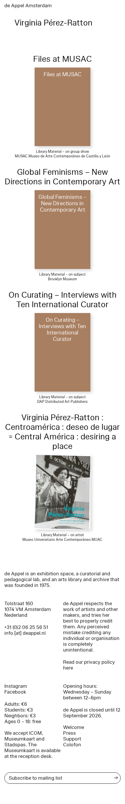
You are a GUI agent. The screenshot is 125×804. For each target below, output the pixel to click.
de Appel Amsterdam (28, 5)
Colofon (72, 744)
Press (69, 733)
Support (72, 739)
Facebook (15, 692)
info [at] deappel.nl (25, 633)
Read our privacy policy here (89, 665)
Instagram (15, 686)
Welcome (73, 727)
